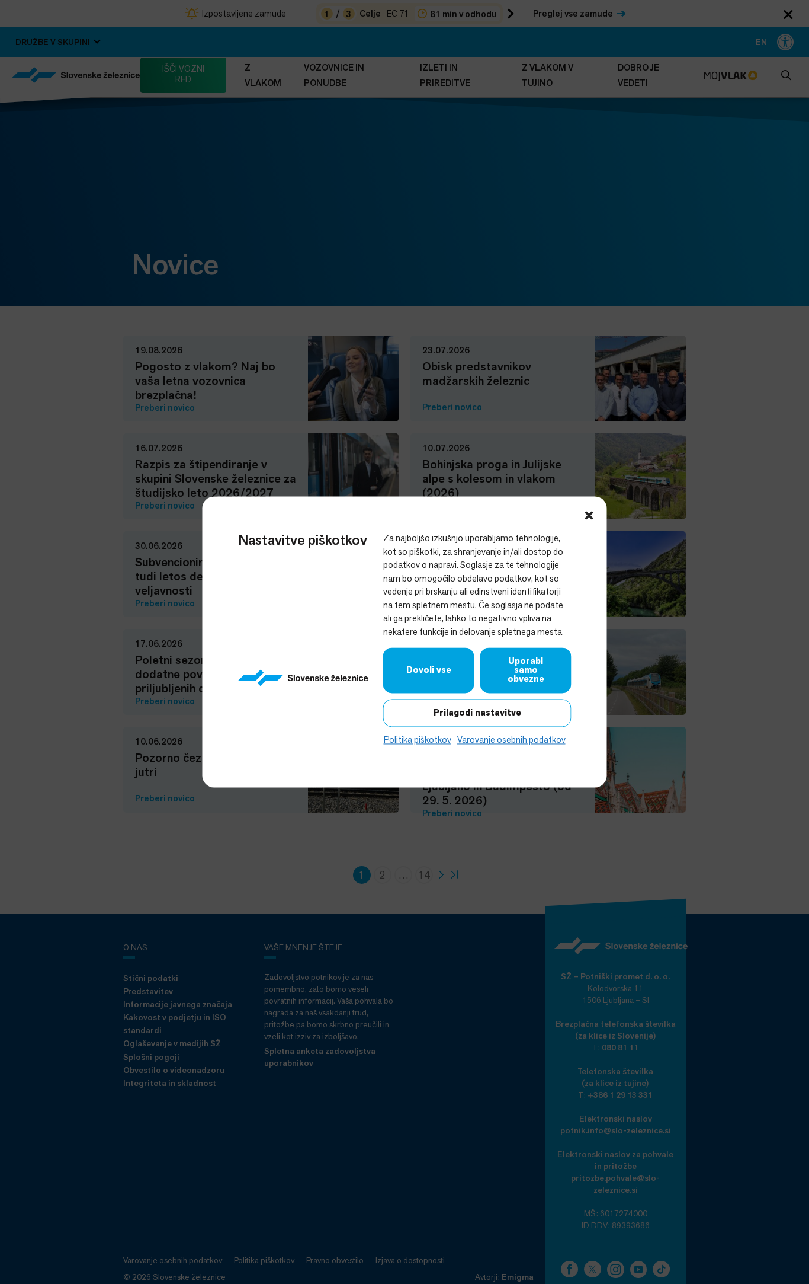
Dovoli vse (428, 670)
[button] (589, 514)
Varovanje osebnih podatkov (511, 739)
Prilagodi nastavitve (477, 712)
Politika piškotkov (417, 739)
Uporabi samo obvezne (526, 670)
